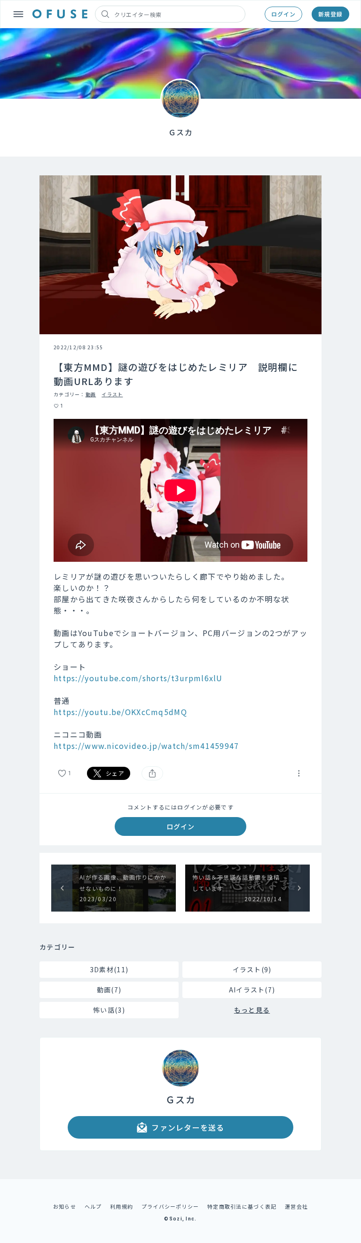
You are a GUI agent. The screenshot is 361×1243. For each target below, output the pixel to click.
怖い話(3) (109, 1010)
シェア (115, 773)
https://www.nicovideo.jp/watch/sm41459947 (146, 745)
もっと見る (252, 1010)
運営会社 (296, 1206)
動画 (91, 394)
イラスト (112, 394)
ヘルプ (93, 1206)
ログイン (283, 14)
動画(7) (109, 989)
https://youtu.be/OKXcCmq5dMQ (120, 711)
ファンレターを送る (188, 1127)
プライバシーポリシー (170, 1206)
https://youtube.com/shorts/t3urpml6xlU (138, 678)
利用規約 (121, 1206)
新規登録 (330, 14)
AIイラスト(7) (252, 989)
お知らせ (64, 1206)
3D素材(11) (109, 969)
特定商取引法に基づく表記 (241, 1206)
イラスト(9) (252, 969)
